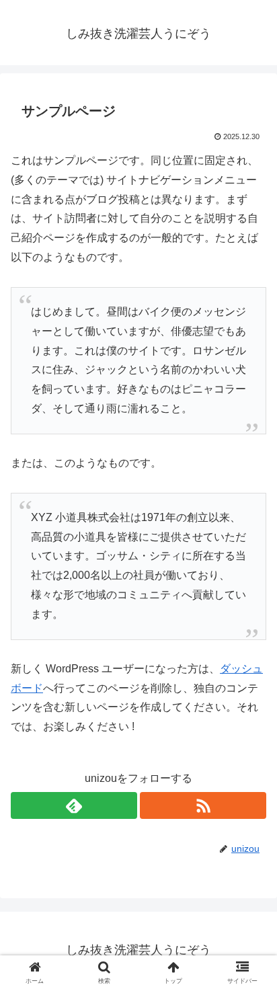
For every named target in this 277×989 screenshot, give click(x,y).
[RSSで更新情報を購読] (203, 805)
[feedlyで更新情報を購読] (74, 805)
